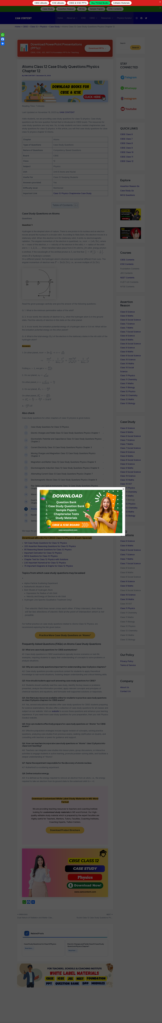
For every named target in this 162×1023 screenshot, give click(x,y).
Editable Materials (121, 3)
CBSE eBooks (40, 3)
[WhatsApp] (2, 35)
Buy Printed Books (99, 3)
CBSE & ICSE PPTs (77, 3)
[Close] (159, 2)
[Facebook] (2, 39)
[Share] (2, 43)
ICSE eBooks (57, 3)
